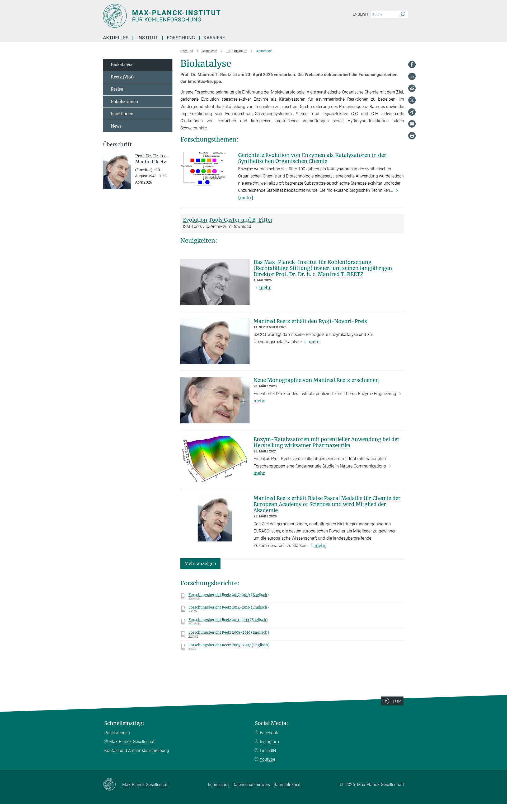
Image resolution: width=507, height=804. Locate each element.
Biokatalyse (122, 64)
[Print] (412, 136)
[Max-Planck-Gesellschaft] (112, 784)
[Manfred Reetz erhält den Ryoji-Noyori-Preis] (215, 341)
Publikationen (124, 101)
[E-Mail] (412, 124)
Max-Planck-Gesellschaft (132, 741)
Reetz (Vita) (122, 77)
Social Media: (271, 723)
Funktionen (122, 113)
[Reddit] (412, 88)
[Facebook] (412, 64)
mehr (265, 287)
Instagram (269, 741)
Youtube (267, 759)
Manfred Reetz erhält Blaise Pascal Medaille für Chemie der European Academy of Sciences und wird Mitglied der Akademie (327, 504)
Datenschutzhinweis (251, 784)
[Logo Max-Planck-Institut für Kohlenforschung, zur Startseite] (202, 16)
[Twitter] (412, 100)
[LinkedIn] (412, 76)
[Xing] (412, 112)
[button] (200, 563)
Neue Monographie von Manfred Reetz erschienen (316, 380)
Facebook (269, 732)
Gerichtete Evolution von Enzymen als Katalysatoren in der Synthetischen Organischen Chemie (312, 158)
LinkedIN (268, 750)
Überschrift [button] (117, 145)
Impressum (218, 784)
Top (396, 701)
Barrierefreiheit (287, 784)
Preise (117, 89)
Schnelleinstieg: (124, 723)
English (360, 14)
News (116, 126)
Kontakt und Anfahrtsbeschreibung (136, 750)
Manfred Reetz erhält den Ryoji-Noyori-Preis (310, 321)
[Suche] (402, 14)
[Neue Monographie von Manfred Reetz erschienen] (215, 400)
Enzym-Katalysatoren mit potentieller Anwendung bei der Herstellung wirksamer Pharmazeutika (326, 442)
